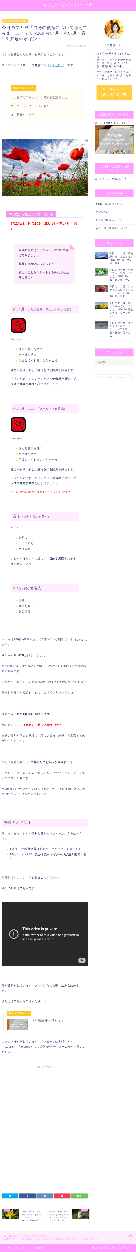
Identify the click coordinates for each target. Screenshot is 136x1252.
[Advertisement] (45, 1100)
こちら (99, 178)
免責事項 (39, 1248)
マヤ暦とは (102, 212)
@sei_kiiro (56, 65)
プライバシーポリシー (18, 1248)
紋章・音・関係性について (112, 228)
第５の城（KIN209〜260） (15, 21)
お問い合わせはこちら (109, 204)
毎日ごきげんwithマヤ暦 (68, 5)
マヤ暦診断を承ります (109, 220)
